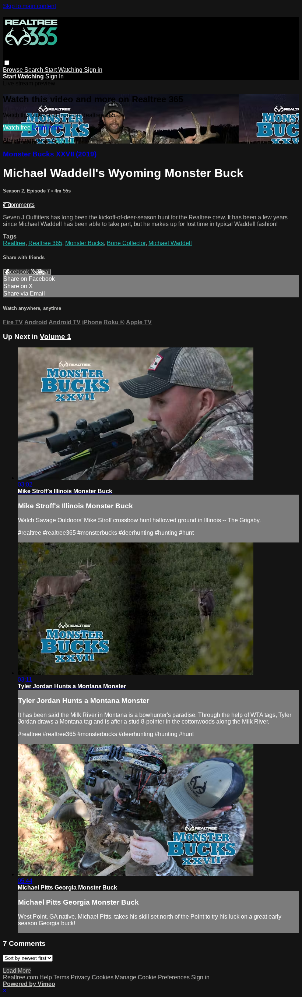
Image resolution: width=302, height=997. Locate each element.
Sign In (54, 76)
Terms (62, 977)
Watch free (17, 127)
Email (43, 272)
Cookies (103, 977)
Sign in (93, 70)
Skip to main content (29, 6)
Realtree (14, 243)
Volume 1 (55, 336)
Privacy (81, 977)
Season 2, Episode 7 (27, 191)
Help (46, 977)
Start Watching (64, 70)
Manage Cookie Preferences (153, 977)
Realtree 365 (45, 243)
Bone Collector (126, 243)
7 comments (19, 205)
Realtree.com (20, 977)
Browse (13, 70)
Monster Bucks (84, 243)
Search (34, 70)
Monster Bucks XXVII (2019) (49, 154)
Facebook (17, 272)
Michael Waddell (170, 243)
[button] (6, 62)
